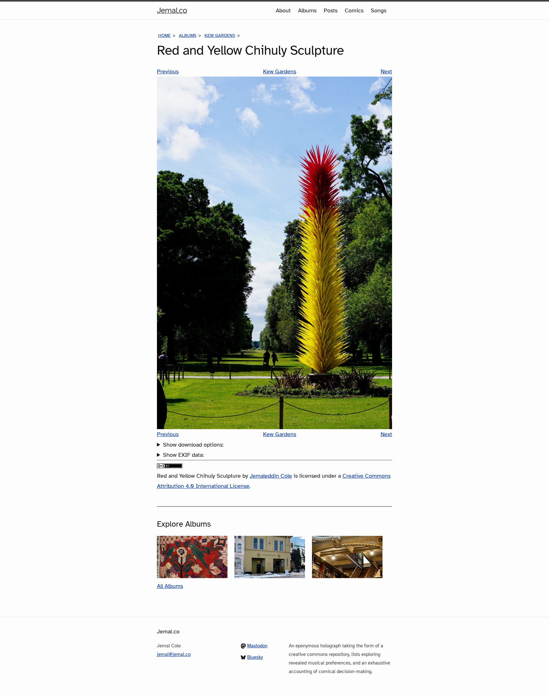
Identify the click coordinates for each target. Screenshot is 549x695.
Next (386, 71)
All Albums (170, 586)
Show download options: (193, 444)
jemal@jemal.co (174, 654)
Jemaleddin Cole (271, 475)
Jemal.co (172, 12)
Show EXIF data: (183, 454)
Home (164, 35)
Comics (354, 10)
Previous (168, 71)
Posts (330, 10)
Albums (307, 10)
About (283, 10)
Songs (378, 10)
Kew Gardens (220, 35)
